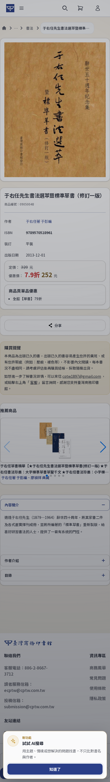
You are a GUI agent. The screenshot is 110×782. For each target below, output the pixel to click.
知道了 (55, 769)
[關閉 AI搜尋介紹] (55, 391)
